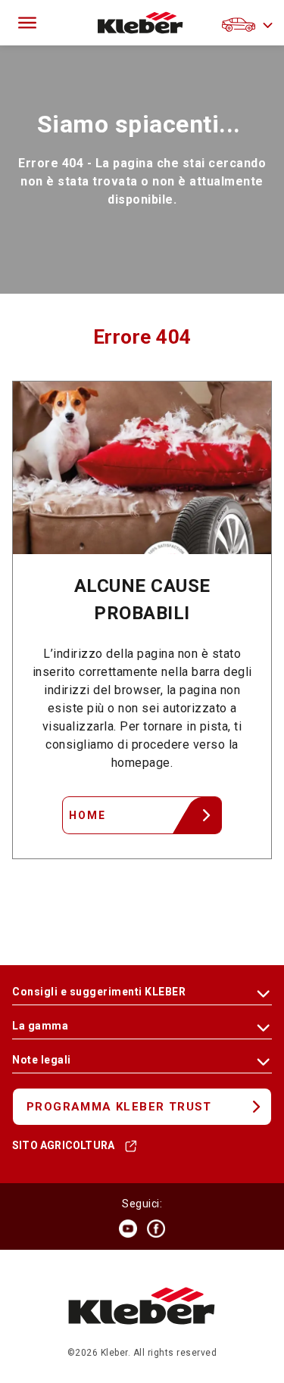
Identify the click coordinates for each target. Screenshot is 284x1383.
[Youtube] (128, 1228)
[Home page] (140, 22)
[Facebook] (156, 1228)
